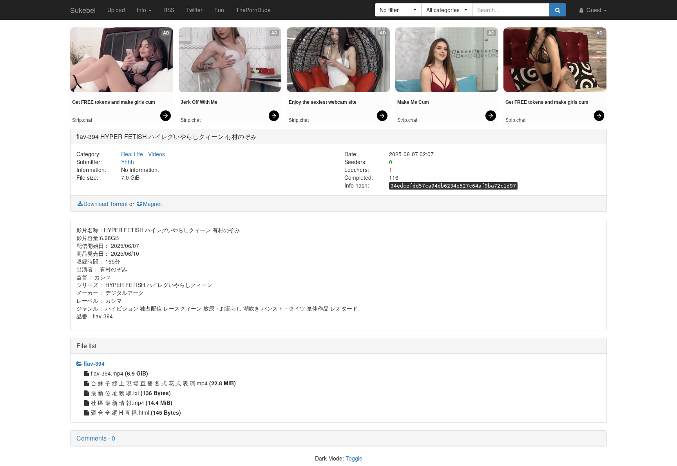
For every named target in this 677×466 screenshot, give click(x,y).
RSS (168, 10)
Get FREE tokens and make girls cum (113, 102)
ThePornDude (253, 10)
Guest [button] (594, 10)
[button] (398, 9)
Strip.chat (82, 120)
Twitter (194, 10)
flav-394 (94, 363)
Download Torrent (105, 204)
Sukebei (83, 10)
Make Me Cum (413, 102)
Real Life (132, 154)
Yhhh (127, 162)
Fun (219, 10)
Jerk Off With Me (199, 102)
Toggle (354, 458)
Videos (156, 154)
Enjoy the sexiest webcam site (323, 102)
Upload (116, 10)
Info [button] (142, 10)
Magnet (152, 204)
